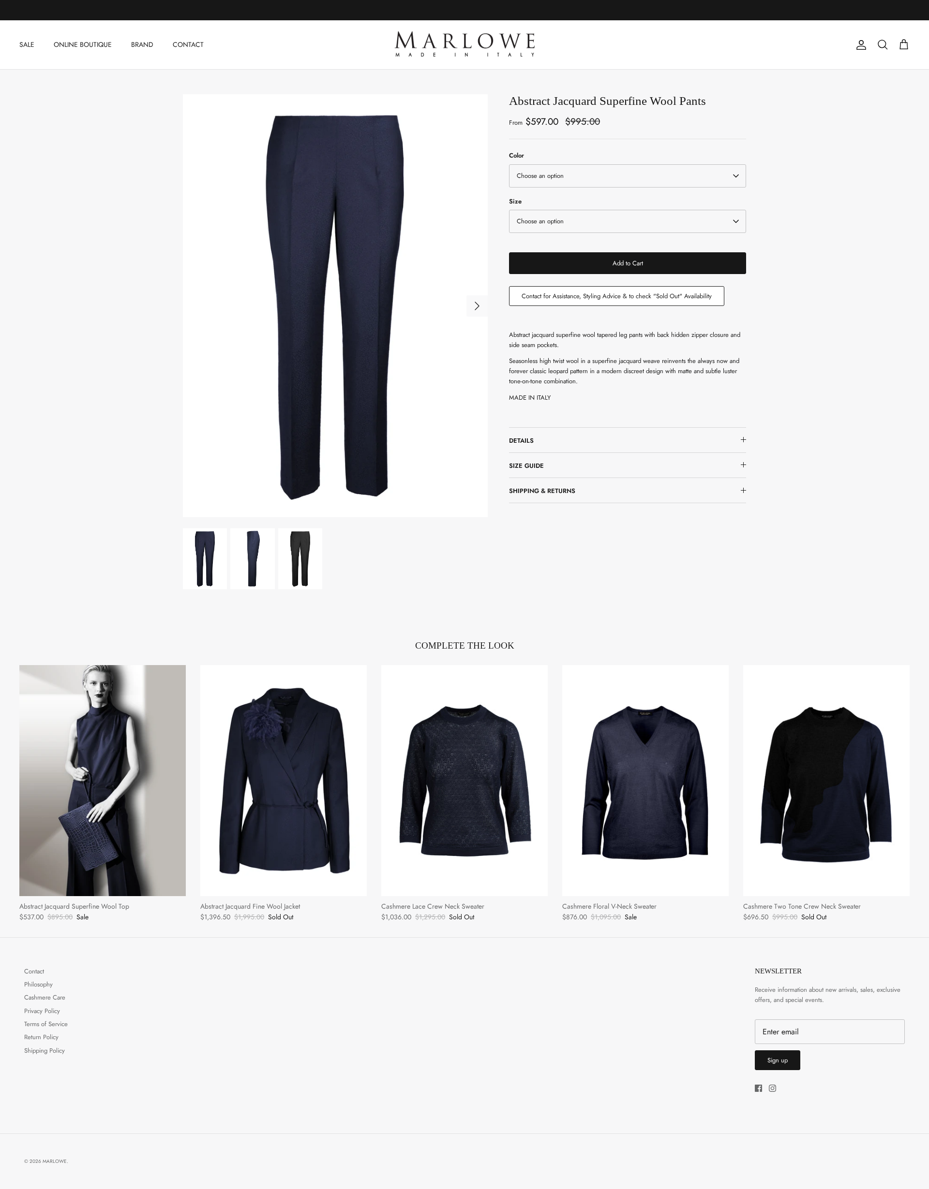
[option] (335, 305)
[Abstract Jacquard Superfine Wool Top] (102, 780)
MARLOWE (55, 1161)
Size (515, 201)
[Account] (859, 45)
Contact (34, 971)
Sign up (777, 1060)
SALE (26, 44)
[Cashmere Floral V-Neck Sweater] (645, 780)
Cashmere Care (44, 997)
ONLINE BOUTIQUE (83, 44)
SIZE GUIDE (526, 465)
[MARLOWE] (464, 45)
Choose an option (540, 175)
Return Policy (41, 1037)
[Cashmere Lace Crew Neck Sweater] (464, 780)
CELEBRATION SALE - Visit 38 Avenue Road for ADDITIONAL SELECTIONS (464, 10)
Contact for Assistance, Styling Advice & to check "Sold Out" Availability (617, 296)
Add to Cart (628, 263)
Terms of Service (46, 1024)
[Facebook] (758, 1088)
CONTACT (188, 44)
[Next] (477, 306)
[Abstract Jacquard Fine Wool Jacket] (283, 780)
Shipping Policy (44, 1050)
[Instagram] (772, 1088)
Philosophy (38, 984)
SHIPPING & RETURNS (542, 490)
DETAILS (521, 440)
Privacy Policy (42, 1010)
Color (516, 155)
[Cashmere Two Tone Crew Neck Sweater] (826, 780)
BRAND (142, 44)
